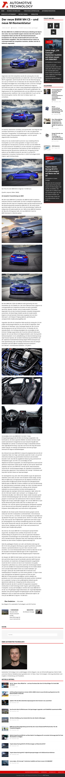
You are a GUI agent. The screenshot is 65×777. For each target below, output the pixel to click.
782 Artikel (20, 601)
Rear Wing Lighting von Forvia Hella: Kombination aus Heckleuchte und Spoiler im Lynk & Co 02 (57, 123)
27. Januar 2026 (14, 686)
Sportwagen (35, 28)
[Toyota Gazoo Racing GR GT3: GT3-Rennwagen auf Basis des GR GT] (53, 160)
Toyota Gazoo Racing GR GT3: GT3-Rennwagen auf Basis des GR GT (52, 171)
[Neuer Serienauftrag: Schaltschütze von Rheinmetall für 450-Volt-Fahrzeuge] (47, 108)
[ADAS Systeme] (47, 147)
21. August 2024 (56, 148)
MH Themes (46, 775)
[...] (49, 200)
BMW (21, 28)
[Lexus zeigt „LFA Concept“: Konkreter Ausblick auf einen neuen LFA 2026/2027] (53, 44)
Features (25, 28)
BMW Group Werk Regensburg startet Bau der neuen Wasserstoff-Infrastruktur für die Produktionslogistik (33, 727)
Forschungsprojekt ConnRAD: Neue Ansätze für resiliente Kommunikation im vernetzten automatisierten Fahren (57, 95)
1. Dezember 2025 (57, 101)
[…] (49, 80)
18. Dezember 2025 (15, 695)
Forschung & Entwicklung (31, 11)
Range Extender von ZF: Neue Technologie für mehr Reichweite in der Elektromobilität (57, 136)
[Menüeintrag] (50, 25)
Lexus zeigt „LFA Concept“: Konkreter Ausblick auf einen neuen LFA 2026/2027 (53, 54)
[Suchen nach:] (32, 634)
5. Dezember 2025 (15, 730)
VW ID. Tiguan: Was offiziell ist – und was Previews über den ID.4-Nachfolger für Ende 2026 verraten (34, 684)
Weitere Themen (23, 14)
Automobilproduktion (48, 11)
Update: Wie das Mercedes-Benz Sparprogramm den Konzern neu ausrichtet (31, 700)
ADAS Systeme (56, 146)
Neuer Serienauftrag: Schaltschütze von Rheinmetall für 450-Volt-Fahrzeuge (57, 109)
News (2, 11)
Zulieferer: (48, 86)
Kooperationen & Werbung (32, 772)
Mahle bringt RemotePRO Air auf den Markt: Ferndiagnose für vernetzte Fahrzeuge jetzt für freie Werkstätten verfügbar (36, 735)
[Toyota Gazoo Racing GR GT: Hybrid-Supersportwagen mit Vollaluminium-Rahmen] (5, 754)
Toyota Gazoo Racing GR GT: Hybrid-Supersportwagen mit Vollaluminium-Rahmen (32, 752)
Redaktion (15, 28)
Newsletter (34, 14)
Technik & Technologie (13, 11)
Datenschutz (52, 772)
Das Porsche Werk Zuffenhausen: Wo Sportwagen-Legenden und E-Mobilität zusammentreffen (36, 709)
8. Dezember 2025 (15, 702)
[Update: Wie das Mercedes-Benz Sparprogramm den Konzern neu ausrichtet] (5, 702)
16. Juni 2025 (55, 128)
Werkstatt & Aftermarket (8, 14)
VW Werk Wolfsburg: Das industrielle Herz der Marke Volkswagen (27, 718)
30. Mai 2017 (7, 28)
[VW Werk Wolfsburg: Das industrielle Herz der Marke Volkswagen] (5, 719)
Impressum (44, 772)
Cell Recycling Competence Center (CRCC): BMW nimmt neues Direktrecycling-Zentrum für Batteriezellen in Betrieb (35, 692)
